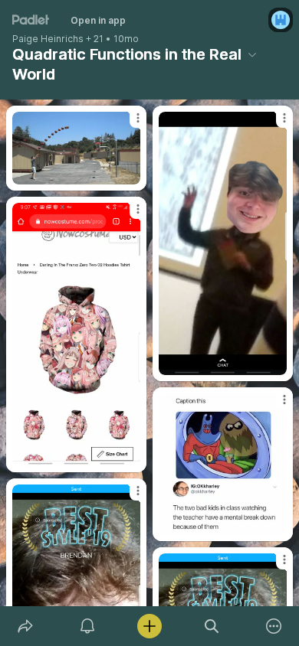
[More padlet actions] (274, 626)
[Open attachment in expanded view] (76, 148)
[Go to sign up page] (280, 20)
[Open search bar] (212, 626)
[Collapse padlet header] (252, 54)
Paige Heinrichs (48, 39)
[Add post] (149, 626)
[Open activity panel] (87, 626)
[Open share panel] (25, 626)
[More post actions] (128, 124)
